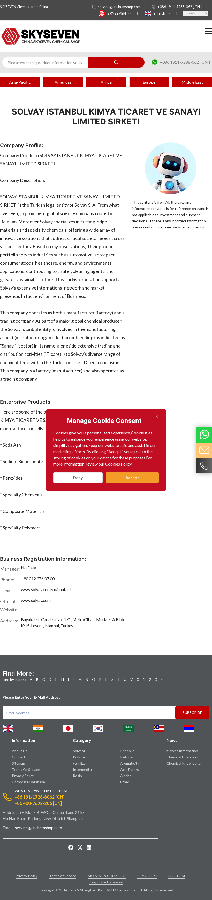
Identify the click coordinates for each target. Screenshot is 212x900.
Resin (77, 775)
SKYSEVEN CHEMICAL (107, 876)
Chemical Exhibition (182, 757)
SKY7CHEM (147, 876)
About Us (19, 751)
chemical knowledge (183, 763)
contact (18, 757)
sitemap (18, 763)
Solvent (79, 751)
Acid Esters (129, 769)
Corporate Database (28, 782)
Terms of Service (26, 769)
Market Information (182, 751)
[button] (119, 13)
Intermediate (83, 769)
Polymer (79, 757)
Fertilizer (80, 763)
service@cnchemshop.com (119, 6)
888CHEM (176, 876)
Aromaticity (129, 763)
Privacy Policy (23, 775)
